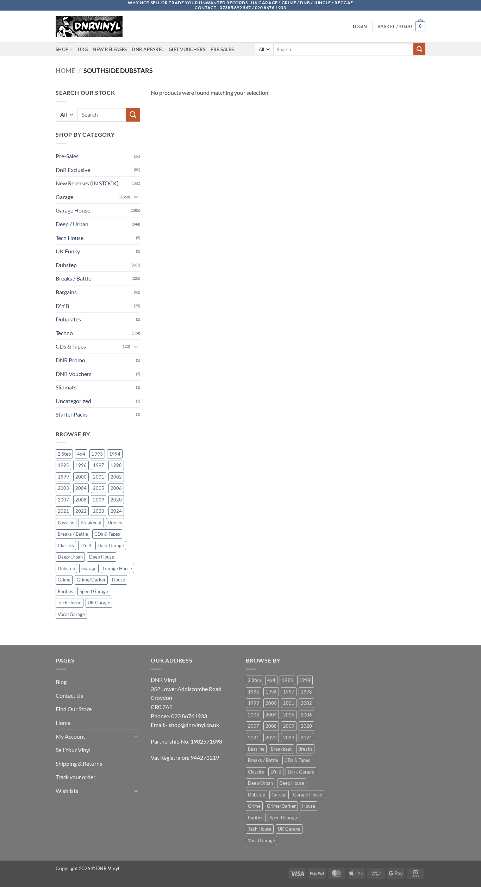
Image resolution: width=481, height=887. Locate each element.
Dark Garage (111, 545)
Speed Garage (94, 591)
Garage (64, 196)
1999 (63, 477)
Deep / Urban (72, 224)
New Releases (110, 49)
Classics (66, 545)
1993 (97, 454)
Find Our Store (74, 709)
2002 (116, 477)
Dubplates (68, 319)
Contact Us (69, 695)
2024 (116, 511)
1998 (116, 465)
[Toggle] (136, 196)
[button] (360, 26)
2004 (81, 488)
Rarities (65, 591)
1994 (114, 454)
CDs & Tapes (71, 346)
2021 (63, 511)
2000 (81, 477)
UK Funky (68, 251)
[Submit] (419, 49)
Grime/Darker (91, 580)
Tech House (69, 237)
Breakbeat (91, 522)
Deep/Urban (70, 557)
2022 (81, 511)
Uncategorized (73, 401)
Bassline (66, 522)
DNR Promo (70, 360)
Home (65, 70)
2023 (98, 511)
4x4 (81, 454)
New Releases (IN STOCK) (87, 183)
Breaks (115, 522)
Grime (64, 580)
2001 (98, 477)
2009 (98, 500)
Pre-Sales (67, 156)
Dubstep (66, 264)
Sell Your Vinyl (73, 749)
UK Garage (99, 602)
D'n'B (62, 305)
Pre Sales (222, 49)
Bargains (66, 292)
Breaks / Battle (73, 278)
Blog (61, 681)
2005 (98, 488)
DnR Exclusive (73, 169)
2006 (116, 488)
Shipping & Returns (79, 763)
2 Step (64, 454)
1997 (98, 465)
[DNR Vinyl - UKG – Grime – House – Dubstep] (91, 26)
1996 (81, 465)
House (118, 580)
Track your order (75, 777)
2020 (116, 500)
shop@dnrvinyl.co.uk (194, 724)
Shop (62, 49)
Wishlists (67, 790)
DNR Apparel (148, 49)
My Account (70, 736)
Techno (64, 332)
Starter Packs (72, 414)
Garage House (73, 210)
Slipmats (66, 387)
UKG (83, 49)
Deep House (101, 557)
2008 (81, 500)
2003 (63, 488)
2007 (63, 500)
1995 (63, 465)
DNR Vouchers (74, 373)
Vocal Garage (71, 614)
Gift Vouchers (187, 49)
